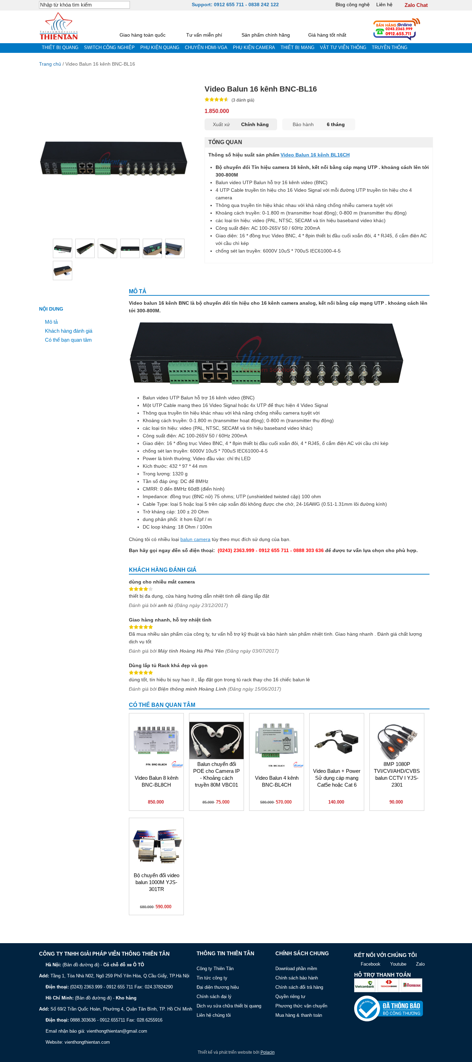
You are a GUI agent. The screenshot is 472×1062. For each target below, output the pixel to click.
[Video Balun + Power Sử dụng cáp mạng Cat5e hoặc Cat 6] (337, 740)
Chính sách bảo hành (296, 977)
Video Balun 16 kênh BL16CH (315, 155)
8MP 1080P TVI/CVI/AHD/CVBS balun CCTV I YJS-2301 (397, 774)
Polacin (268, 1052)
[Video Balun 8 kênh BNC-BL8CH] (156, 740)
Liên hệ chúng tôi (214, 1015)
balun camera (195, 539)
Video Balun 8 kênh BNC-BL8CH (156, 781)
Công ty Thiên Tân (215, 968)
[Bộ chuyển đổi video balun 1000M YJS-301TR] (156, 845)
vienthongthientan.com (87, 1042)
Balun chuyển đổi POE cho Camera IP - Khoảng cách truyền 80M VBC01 (216, 774)
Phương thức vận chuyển (301, 1005)
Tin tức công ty (212, 977)
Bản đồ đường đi (81, 964)
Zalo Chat (416, 5)
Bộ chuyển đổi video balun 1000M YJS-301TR (156, 882)
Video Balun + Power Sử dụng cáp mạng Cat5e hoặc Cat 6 (336, 778)
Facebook (370, 964)
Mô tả (51, 322)
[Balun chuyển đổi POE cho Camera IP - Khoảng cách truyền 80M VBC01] (216, 740)
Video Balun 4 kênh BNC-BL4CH (277, 781)
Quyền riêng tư (290, 996)
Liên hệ (384, 4)
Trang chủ (50, 64)
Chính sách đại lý (214, 996)
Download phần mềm (296, 968)
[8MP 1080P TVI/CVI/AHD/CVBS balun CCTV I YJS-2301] (397, 740)
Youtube (398, 964)
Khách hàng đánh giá (68, 331)
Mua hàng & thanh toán (298, 1015)
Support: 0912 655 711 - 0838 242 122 (235, 4)
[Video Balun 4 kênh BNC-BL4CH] (276, 740)
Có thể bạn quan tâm (68, 340)
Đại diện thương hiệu (218, 987)
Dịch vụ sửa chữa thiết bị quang (229, 1005)
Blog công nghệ (353, 4)
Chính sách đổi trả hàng (299, 987)
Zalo (420, 964)
